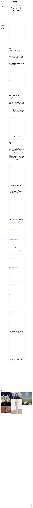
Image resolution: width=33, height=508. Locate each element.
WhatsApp (2, 25)
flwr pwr (11, 89)
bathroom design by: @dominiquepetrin (16, 359)
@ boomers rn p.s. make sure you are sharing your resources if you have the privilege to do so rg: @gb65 (16, 331)
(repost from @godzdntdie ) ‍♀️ (15, 136)
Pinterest (2, 30)
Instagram (2, 28)
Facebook (2, 27)
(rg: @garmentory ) (13, 303)
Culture (2, 5)
